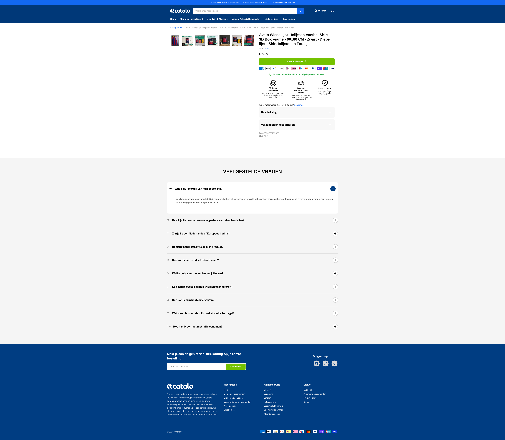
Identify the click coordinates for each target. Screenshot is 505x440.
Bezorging (268, 394)
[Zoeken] (300, 11)
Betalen (267, 398)
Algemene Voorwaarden (315, 394)
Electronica (289, 19)
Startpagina (176, 28)
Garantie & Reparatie (273, 406)
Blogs (306, 402)
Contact (267, 390)
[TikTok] (334, 363)
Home (173, 19)
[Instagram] (326, 363)
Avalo (267, 48)
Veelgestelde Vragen (273, 410)
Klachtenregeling (272, 414)
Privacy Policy (310, 398)
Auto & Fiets (271, 19)
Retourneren (270, 402)
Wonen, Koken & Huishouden (246, 19)
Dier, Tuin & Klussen (217, 19)
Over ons (308, 390)
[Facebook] (317, 363)
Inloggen (322, 11)
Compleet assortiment (191, 19)
